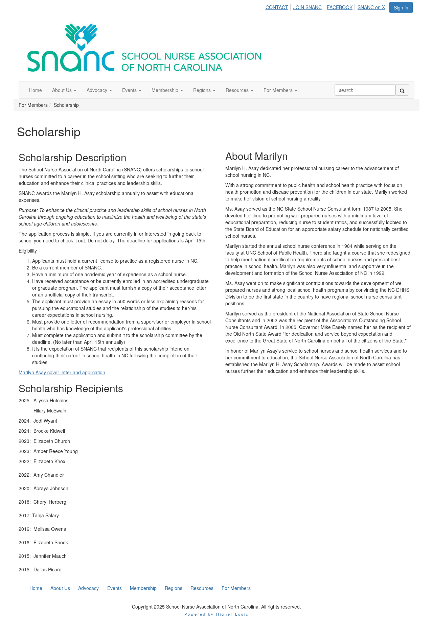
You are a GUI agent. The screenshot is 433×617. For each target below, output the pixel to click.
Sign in (401, 7)
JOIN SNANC (307, 7)
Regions (173, 588)
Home (35, 588)
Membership (143, 588)
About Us (60, 588)
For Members (236, 588)
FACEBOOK (339, 7)
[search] (402, 90)
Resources (201, 588)
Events (114, 588)
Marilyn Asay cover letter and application (62, 372)
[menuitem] (279, 6)
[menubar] (327, 6)
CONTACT (277, 7)
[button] (64, 89)
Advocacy (88, 588)
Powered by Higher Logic (216, 614)
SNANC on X (371, 7)
